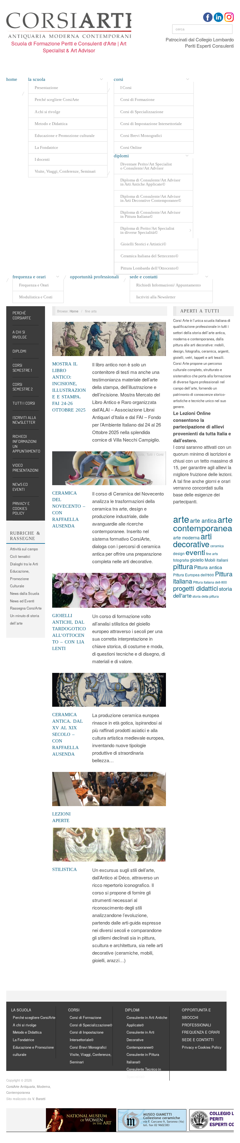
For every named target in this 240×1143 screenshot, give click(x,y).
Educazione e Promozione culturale (65, 135)
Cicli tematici (20, 556)
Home (11, 79)
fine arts (212, 553)
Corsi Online (131, 147)
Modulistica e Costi (35, 297)
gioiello (197, 560)
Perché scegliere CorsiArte (57, 99)
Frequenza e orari (29, 277)
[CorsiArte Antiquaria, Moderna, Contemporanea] (72, 24)
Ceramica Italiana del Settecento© (149, 256)
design (179, 553)
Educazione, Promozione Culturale (19, 578)
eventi (195, 552)
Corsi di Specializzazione (141, 111)
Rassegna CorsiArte (26, 608)
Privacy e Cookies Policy (21, 508)
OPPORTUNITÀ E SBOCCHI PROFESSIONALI (196, 1017)
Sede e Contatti (144, 277)
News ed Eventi (20, 487)
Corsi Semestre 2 (22, 387)
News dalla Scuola (24, 593)
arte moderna (186, 537)
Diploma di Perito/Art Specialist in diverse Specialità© (147, 230)
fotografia (181, 560)
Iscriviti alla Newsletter (155, 297)
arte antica (203, 520)
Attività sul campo (24, 548)
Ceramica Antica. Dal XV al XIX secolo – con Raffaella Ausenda (67, 734)
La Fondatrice (46, 147)
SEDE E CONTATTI (197, 1039)
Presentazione (46, 87)
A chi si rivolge (47, 111)
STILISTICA (64, 869)
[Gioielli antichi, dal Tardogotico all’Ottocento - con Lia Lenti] (109, 592)
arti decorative (192, 540)
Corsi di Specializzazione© (91, 1024)
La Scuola (36, 79)
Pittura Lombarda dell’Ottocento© (150, 268)
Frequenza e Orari (34, 285)
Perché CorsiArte (21, 315)
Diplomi (121, 156)
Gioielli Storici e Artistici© (143, 244)
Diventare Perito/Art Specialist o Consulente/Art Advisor (146, 166)
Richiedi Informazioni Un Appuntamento (25, 444)
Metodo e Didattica (51, 123)
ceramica (217, 545)
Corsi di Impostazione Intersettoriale (151, 123)
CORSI (73, 1009)
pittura (183, 566)
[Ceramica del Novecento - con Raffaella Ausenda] (109, 469)
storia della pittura (205, 596)
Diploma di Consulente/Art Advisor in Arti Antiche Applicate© (150, 182)
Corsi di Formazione (137, 99)
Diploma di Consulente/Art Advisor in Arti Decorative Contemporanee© (150, 198)
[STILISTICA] (109, 846)
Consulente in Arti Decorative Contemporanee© (140, 1039)
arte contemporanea (202, 523)
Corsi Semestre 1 (22, 368)
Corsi (118, 79)
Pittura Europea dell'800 (193, 574)
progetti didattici (195, 588)
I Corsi (126, 87)
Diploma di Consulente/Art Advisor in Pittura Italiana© (150, 214)
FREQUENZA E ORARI (201, 1032)
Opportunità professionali (94, 277)
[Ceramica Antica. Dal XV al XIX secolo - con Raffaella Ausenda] (109, 691)
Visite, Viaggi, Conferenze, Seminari (65, 171)
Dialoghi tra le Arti (24, 563)
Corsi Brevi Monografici (141, 135)
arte (181, 518)
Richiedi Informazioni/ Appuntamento (168, 285)
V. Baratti (38, 1098)
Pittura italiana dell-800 (210, 582)
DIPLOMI (132, 1009)
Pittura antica (208, 567)
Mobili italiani (216, 560)
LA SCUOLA (21, 1009)
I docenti (42, 159)
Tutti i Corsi (23, 403)
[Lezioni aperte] (109, 790)
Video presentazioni (25, 468)
